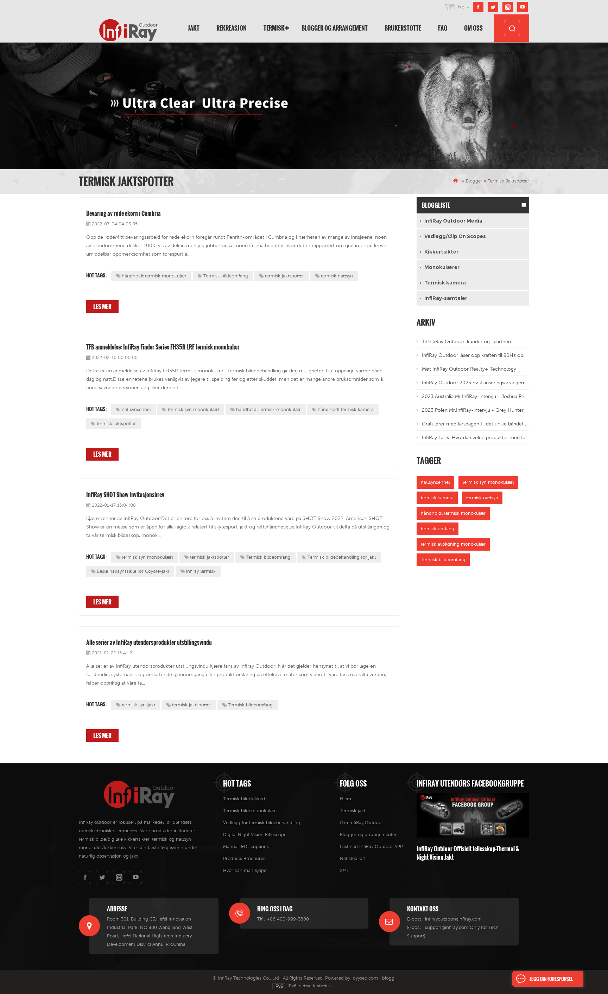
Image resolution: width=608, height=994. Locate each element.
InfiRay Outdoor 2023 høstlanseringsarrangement (475, 382)
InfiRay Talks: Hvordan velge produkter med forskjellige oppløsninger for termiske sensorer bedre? (475, 437)
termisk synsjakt (138, 704)
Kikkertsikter (441, 252)
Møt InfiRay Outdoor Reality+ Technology (469, 369)
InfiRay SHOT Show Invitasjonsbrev (125, 494)
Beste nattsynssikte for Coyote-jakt (133, 571)
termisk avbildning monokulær (453, 544)
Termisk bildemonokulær (249, 810)
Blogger (474, 181)
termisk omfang (437, 528)
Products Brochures (244, 858)
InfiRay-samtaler (445, 298)
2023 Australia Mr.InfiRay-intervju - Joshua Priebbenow (475, 396)
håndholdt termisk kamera (346, 409)
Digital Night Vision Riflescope (254, 834)
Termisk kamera (445, 283)
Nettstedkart (353, 858)
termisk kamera (437, 497)
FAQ (442, 28)
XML (344, 870)
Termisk (274, 28)
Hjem (345, 798)
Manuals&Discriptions (246, 846)
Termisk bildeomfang (225, 275)
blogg (388, 978)
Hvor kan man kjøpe (244, 870)
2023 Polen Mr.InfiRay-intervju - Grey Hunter (473, 410)
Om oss (473, 28)
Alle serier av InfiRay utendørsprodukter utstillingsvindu (149, 642)
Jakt (194, 28)
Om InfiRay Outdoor (361, 822)
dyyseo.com (365, 978)
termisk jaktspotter (284, 275)
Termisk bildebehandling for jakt (342, 557)
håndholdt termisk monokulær (154, 275)
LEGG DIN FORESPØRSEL (551, 978)
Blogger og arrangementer (368, 834)
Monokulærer (442, 267)
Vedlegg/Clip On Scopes (455, 236)
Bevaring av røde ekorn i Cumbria (123, 213)
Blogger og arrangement (335, 28)
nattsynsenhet (136, 409)
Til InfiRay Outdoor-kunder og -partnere (467, 341)
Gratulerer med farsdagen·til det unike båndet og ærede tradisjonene (475, 424)
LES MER (102, 306)
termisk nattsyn (337, 275)
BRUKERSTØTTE (403, 28)
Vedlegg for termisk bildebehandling (261, 822)
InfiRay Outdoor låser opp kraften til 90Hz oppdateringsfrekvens (475, 355)
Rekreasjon (231, 28)
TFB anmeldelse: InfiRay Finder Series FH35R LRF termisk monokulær (163, 347)
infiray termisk (201, 571)
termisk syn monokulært (193, 409)
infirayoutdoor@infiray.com (453, 919)
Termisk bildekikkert (244, 798)
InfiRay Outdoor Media (453, 221)
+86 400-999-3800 (288, 919)
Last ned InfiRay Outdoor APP (371, 846)
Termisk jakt (352, 810)
